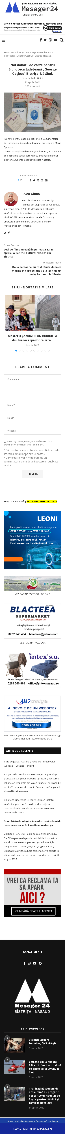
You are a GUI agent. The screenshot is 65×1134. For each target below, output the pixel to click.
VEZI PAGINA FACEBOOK (33, 642)
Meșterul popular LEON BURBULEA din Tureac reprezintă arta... (32, 338)
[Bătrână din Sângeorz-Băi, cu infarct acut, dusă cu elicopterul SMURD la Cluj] (14, 1067)
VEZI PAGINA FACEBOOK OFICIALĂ (32, 594)
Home (7, 52)
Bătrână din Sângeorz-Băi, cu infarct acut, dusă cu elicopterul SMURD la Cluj (45, 1067)
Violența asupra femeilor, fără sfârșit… (43, 1041)
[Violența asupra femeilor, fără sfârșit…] (14, 1045)
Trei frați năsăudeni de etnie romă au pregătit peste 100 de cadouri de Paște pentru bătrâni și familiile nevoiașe (44, 1095)
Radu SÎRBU (37, 78)
